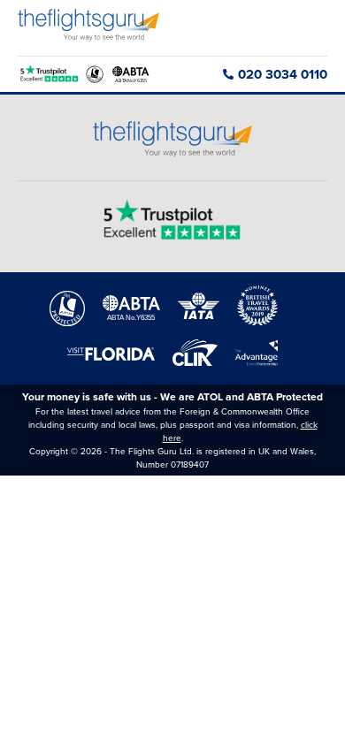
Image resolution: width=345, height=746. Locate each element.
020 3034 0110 (282, 74)
